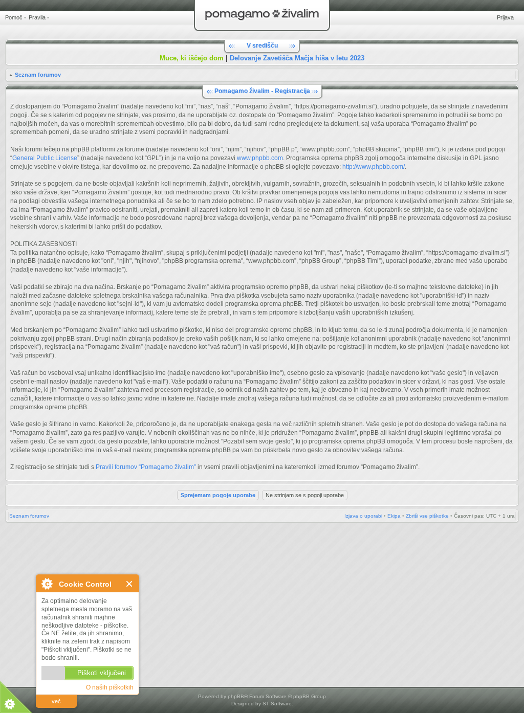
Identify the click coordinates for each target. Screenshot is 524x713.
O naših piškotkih (110, 687)
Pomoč (14, 17)
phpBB (236, 696)
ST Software (277, 703)
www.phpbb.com (260, 158)
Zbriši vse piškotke (427, 516)
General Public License (44, 158)
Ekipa (394, 516)
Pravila (37, 17)
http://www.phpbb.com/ (373, 166)
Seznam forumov (38, 75)
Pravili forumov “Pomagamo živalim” (146, 467)
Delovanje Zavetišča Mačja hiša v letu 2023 (297, 58)
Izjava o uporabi (363, 516)
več (56, 701)
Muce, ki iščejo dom (192, 58)
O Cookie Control (46, 583)
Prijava (505, 17)
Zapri (129, 584)
